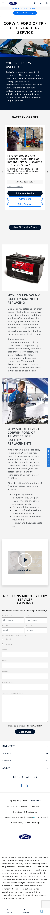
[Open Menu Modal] (3, 3)
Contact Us (25, 198)
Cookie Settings (32, 823)
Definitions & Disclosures (25, 812)
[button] (47, 172)
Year (4, 650)
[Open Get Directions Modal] (34, 3)
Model (5, 672)
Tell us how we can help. (12, 694)
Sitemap (23, 807)
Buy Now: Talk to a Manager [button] (25, 13)
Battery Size (7, 683)
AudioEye (42, 817)
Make (5, 661)
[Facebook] (22, 785)
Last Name (30, 616)
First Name (7, 616)
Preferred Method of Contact (14, 636)
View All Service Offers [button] (25, 227)
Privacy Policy (16, 823)
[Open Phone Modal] (41, 3)
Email (5, 626)
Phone (29, 626)
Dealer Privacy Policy (13, 817)
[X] (27, 785)
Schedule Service (25, 193)
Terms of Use (35, 807)
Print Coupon (25, 204)
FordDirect (36, 800)
